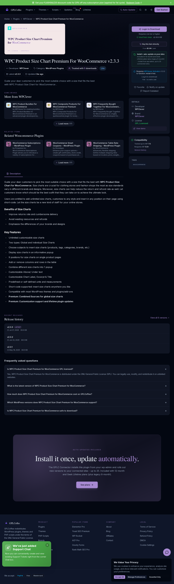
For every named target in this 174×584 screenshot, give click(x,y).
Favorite (140, 87)
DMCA (143, 540)
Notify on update (157, 87)
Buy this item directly (150, 44)
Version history (140, 150)
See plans (85, 485)
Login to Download (151, 29)
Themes (42, 10)
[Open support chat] (167, 552)
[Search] (140, 10)
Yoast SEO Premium (81, 531)
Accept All (119, 577)
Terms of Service (148, 527)
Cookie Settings (147, 545)
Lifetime (87, 10)
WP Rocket (77, 536)
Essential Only (155, 577)
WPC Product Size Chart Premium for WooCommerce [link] (59, 19)
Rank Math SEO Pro (81, 549)
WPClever (27, 19)
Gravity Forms (78, 545)
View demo (140, 128)
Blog (78, 10)
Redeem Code (133, 2)
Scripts (55, 10)
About (108, 527)
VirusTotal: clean (145, 37)
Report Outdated (150, 91)
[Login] (151, 10)
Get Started (162, 10)
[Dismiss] (47, 545)
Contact (109, 540)
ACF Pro (76, 540)
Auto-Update (129, 10)
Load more (65, 123)
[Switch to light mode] (146, 10)
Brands (41, 540)
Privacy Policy (146, 531)
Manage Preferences (136, 577)
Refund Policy (146, 536)
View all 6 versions (158, 318)
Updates (68, 9)
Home (7, 19)
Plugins (29, 10)
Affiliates (110, 536)
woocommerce (139, 164)
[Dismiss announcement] (170, 2)
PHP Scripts (43, 536)
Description (15, 173)
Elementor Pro (78, 527)
